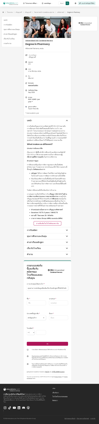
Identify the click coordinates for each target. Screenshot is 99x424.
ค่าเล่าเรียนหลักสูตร (10, 34)
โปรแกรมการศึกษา (31, 3)
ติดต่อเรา (55, 400)
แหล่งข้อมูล (47, 3)
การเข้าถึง (92, 418)
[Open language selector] (75, 3)
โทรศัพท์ (30, 328)
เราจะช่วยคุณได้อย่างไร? (36, 284)
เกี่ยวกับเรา (55, 392)
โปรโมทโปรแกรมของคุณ (60, 396)
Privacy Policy (58, 376)
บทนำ (6, 20)
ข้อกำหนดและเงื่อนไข (69, 418)
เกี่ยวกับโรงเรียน (9, 39)
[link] (73, 12)
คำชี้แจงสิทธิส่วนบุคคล (58, 372)
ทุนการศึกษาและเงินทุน (12, 29)
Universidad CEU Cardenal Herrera (39, 40)
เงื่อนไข (47, 372)
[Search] (67, 3)
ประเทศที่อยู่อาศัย (33, 313)
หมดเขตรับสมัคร (33, 85)
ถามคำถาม (7, 43)
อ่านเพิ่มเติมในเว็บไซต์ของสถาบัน (47, 223)
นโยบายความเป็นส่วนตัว (83, 418)
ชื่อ (28, 299)
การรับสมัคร (8, 25)
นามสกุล (52, 299)
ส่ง (47, 344)
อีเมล (51, 313)
